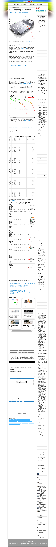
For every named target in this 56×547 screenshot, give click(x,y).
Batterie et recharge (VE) (15, 7)
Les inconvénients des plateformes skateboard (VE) (42, 206)
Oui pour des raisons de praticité (14, 404)
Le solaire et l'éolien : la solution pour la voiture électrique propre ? (41, 30)
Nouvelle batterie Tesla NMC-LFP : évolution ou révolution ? (41, 252)
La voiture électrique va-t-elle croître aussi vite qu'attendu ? (42, 433)
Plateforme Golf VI (11, 419)
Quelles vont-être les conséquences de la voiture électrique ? (42, 430)
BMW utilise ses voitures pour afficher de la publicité (42, 493)
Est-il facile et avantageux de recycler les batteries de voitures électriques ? (42, 176)
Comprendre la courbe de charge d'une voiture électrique (42, 391)
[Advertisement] (22, 71)
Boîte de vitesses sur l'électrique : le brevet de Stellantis (42, 266)
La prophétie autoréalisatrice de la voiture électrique (41, 275)
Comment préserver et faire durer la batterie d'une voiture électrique (42, 91)
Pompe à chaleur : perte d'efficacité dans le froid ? (42, 312)
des (22, 362)
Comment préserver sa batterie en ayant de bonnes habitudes (19, 65)
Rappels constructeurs (41, 527)
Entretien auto (40, 532)
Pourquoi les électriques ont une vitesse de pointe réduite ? (42, 458)
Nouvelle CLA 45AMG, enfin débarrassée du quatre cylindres (42, 498)
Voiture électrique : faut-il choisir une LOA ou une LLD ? (42, 221)
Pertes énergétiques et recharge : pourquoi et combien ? (41, 58)
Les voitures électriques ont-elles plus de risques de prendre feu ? (42, 170)
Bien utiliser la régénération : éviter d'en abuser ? (42, 135)
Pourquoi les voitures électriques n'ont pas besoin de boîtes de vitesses (42, 359)
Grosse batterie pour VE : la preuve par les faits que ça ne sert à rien (28, 326)
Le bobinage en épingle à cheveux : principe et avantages (42, 140)
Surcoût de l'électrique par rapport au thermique (42, 389)
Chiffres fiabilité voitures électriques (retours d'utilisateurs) (42, 318)
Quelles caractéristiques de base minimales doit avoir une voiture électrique (42, 52)
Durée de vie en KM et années (15, 13)
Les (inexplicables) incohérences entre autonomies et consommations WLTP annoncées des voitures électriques (41, 347)
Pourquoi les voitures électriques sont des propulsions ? (41, 438)
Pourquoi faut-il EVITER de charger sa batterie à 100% (42, 321)
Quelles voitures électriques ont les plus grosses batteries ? (42, 38)
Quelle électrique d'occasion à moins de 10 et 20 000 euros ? (42, 122)
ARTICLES (32, 4)
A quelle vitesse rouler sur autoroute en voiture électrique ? (42, 162)
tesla (12, 133)
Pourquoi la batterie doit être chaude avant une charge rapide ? (28, 304)
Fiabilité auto (40, 522)
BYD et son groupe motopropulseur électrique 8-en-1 (42, 212)
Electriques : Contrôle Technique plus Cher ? (41, 282)
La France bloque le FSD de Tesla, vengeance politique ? (42, 501)
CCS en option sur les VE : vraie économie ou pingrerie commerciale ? (42, 195)
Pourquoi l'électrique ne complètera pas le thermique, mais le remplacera (41, 249)
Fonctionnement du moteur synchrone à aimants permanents (42, 115)
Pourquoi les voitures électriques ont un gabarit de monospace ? (42, 461)
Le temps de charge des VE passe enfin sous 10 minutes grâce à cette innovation (42, 230)
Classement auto (40, 519)
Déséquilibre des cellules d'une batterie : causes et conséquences (42, 224)
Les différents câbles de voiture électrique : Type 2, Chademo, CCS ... (42, 88)
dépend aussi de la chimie (24, 83)
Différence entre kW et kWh (42, 73)
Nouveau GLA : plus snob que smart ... (42, 496)
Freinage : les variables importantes (25, 420)
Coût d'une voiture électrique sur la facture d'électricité (41, 402)
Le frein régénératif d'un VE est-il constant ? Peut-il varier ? (42, 189)
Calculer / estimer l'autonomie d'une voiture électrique (42, 97)
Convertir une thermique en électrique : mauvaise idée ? (42, 450)
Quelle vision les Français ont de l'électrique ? (42, 409)
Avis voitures (40, 515)
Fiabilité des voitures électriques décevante (14, 420)
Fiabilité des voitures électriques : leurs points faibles (42, 455)
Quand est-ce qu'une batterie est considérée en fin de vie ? (19, 12)
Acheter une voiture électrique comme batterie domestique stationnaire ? (42, 203)
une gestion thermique (24, 48)
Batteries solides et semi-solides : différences (17, 291)
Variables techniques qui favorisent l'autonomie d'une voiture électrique (42, 47)
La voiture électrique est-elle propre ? (42, 453)
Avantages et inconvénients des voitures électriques (42, 36)
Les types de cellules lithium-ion (41, 301)
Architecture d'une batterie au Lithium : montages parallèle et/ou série (42, 379)
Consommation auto (41, 520)
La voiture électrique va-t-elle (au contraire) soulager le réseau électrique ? (42, 291)
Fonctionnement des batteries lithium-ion (17, 282)
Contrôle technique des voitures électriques (41, 284)
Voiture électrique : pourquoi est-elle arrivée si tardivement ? (42, 342)
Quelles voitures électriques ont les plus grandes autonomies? (42, 41)
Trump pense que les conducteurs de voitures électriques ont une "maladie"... (42, 490)
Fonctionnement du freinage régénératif (41, 137)
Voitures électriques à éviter (42, 124)
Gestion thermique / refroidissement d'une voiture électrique (41, 126)
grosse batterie (11, 92)
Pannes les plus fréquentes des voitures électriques (42, 316)
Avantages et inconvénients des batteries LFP (17, 287)
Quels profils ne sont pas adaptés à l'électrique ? (42, 309)
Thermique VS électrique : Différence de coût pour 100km (42, 323)
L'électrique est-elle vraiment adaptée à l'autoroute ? (41, 159)
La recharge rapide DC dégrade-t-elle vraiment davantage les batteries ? (22, 294)
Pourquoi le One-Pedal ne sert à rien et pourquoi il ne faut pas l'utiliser (42, 192)
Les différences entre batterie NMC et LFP (41, 385)
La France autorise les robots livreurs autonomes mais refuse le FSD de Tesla (42, 486)
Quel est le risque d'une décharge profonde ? (41, 377)
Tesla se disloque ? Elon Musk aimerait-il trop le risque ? (42, 504)
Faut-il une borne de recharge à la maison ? (41, 67)
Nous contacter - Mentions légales (28, 541)
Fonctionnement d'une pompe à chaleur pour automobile (41, 132)
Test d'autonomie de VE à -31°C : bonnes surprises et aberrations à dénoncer (42, 215)
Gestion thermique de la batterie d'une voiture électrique (41, 304)
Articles (10, 7)
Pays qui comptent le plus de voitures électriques (42, 255)
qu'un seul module (27, 120)
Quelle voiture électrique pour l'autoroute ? (42, 164)
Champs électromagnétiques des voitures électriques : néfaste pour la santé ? (41, 236)
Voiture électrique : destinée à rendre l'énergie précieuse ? (42, 362)
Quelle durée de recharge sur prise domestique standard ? (42, 421)
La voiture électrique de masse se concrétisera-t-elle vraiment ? (42, 371)
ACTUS (40, 4)
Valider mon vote (21, 413)
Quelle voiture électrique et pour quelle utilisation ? (42, 178)
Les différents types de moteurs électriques (41, 106)
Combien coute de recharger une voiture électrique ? (41, 413)
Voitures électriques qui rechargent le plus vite (41, 411)
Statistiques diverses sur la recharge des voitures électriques (14, 326)
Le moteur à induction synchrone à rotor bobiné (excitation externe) (42, 103)
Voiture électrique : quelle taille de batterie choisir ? (42, 71)
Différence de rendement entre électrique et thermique (42, 418)
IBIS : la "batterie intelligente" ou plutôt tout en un (42, 245)
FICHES (24, 4)
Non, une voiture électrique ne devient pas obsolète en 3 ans (42, 200)
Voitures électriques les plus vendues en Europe (42, 464)
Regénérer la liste (21, 330)
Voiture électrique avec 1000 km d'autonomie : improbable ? (42, 288)
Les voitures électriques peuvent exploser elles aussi (42, 209)
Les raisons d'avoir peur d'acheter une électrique (42, 400)
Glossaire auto (40, 535)
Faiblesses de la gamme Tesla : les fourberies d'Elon (42, 445)
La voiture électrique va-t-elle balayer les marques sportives (42, 257)
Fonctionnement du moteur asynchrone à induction (42, 111)
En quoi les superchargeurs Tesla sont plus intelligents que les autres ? (42, 336)
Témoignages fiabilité (41, 524)
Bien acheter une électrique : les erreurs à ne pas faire (42, 44)
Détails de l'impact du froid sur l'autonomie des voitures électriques (42, 64)
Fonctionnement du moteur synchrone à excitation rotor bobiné (42, 108)
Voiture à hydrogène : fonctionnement (41, 151)
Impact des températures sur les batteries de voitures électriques (42, 78)
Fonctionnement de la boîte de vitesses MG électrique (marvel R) (42, 351)
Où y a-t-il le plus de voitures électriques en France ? (41, 218)
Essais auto (40, 517)
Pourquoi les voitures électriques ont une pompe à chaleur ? (42, 129)
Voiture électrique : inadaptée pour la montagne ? (41, 365)
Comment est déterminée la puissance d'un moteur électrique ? (42, 260)
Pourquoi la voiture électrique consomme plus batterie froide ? (42, 173)
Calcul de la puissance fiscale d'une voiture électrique (41, 75)
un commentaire (22, 350)
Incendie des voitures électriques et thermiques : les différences (42, 167)
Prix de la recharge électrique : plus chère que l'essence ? (42, 33)
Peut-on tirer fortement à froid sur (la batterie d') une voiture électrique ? (42, 242)
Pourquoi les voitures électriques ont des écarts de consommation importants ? (42, 61)
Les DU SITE (22, 352)
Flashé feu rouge (17, 419)
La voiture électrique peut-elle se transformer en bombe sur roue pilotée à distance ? (42, 279)
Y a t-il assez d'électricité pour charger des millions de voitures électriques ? (42, 397)
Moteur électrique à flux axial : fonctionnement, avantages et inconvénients (42, 263)
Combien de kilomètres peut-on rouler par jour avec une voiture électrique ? (42, 424)
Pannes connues (40, 526)
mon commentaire (21, 378)
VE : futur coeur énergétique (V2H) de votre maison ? (42, 294)
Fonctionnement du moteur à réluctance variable (42, 113)
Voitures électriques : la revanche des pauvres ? (41, 314)
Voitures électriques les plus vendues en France (42, 469)
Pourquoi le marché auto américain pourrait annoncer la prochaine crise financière (42, 478)
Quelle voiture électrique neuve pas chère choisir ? (42, 120)
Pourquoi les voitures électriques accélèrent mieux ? (41, 448)
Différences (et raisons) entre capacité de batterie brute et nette (13, 305)
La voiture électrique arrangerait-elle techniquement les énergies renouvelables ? (42, 406)
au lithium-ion (28, 41)
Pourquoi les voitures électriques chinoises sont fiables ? (42, 339)
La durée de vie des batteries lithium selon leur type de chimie (18, 64)
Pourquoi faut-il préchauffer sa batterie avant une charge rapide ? (42, 354)
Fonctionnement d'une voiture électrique (41, 118)
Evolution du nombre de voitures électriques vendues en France (41, 466)
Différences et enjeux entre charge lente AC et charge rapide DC (42, 55)
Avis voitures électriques (42, 21)
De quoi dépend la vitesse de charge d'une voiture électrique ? (42, 394)
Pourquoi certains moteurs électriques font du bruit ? (42, 334)
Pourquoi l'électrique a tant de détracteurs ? (42, 441)
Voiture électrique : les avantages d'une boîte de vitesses (42, 368)
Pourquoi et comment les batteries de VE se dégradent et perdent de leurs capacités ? (42, 148)
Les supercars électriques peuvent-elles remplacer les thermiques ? (42, 427)
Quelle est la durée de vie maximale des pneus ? (18, 290)
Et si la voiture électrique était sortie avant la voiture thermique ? (42, 307)
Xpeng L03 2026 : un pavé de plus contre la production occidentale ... (43, 508)
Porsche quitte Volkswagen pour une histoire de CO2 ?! (42, 474)
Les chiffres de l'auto (41, 537)
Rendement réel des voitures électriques (41, 69)
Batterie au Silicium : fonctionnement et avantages (41, 299)
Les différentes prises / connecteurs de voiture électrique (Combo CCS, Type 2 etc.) (41, 85)
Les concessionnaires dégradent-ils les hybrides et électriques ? (42, 382)
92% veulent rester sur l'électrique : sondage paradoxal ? (41, 272)
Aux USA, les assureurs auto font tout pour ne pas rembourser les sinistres (43, 482)
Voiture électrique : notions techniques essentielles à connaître (42, 100)
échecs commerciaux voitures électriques (25, 419)
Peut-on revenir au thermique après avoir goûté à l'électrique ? (41, 25)
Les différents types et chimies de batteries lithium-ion (19, 285)
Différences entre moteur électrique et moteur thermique (42, 156)
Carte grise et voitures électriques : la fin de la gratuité (41, 227)
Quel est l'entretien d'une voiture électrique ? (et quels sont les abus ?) (42, 326)
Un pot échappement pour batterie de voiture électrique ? (42, 269)
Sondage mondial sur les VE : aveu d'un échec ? (42, 286)
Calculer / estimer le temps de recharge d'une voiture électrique (42, 94)
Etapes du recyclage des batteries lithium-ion (17, 286)
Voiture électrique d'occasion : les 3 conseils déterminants (42, 329)
